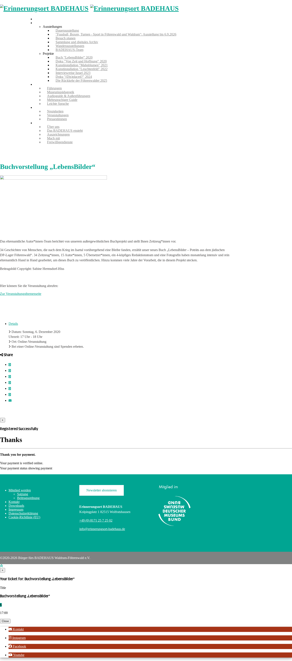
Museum (40, 23)
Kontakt (14, 502)
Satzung (22, 494)
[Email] (10, 400)
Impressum (16, 509)
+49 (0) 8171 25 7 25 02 (95, 520)
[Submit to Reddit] (10, 388)
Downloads (16, 505)
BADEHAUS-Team (69, 50)
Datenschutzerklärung (23, 513)
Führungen (41, 84)
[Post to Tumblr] (10, 376)
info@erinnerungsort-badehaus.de (102, 529)
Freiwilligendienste (60, 142)
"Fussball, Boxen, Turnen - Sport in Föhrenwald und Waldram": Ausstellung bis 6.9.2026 (116, 34)
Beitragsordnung (28, 498)
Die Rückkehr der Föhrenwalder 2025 (81, 80)
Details (13, 323)
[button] (16, 629)
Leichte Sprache (58, 103)
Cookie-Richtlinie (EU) (24, 517)
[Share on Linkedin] (10, 394)
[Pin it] (10, 382)
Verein (38, 123)
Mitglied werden (20, 490)
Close (5, 621)
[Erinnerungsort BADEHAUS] (44, 8)
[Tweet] (10, 370)
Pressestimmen (57, 119)
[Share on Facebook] (10, 364)
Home (38, 19)
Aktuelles (40, 107)
